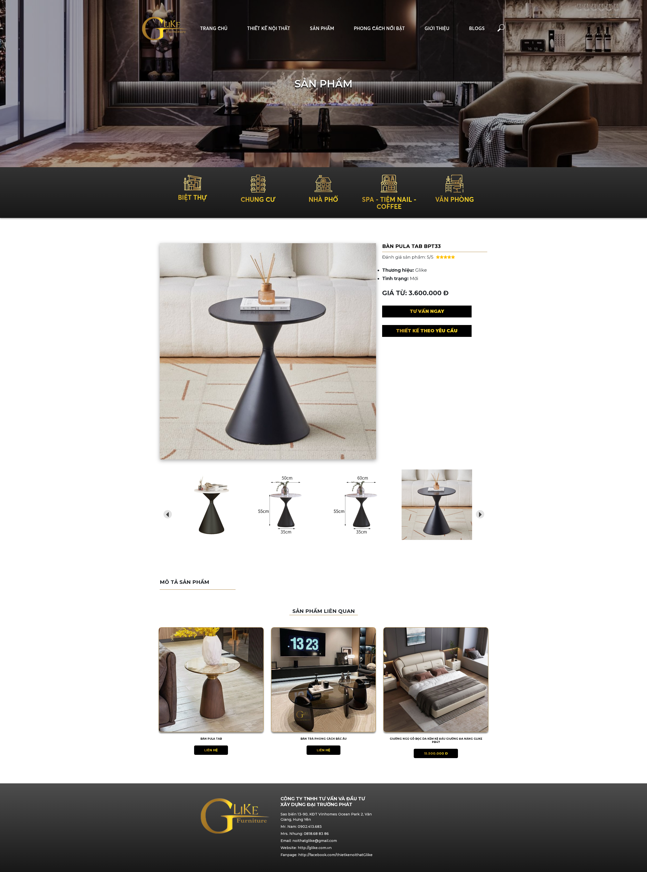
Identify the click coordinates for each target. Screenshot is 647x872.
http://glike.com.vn (315, 847)
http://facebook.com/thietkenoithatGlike (335, 855)
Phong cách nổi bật (379, 28)
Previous (166, 512)
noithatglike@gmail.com (314, 840)
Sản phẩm (322, 28)
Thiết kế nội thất (268, 28)
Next (478, 512)
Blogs (477, 28)
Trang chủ (213, 28)
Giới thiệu (437, 28)
